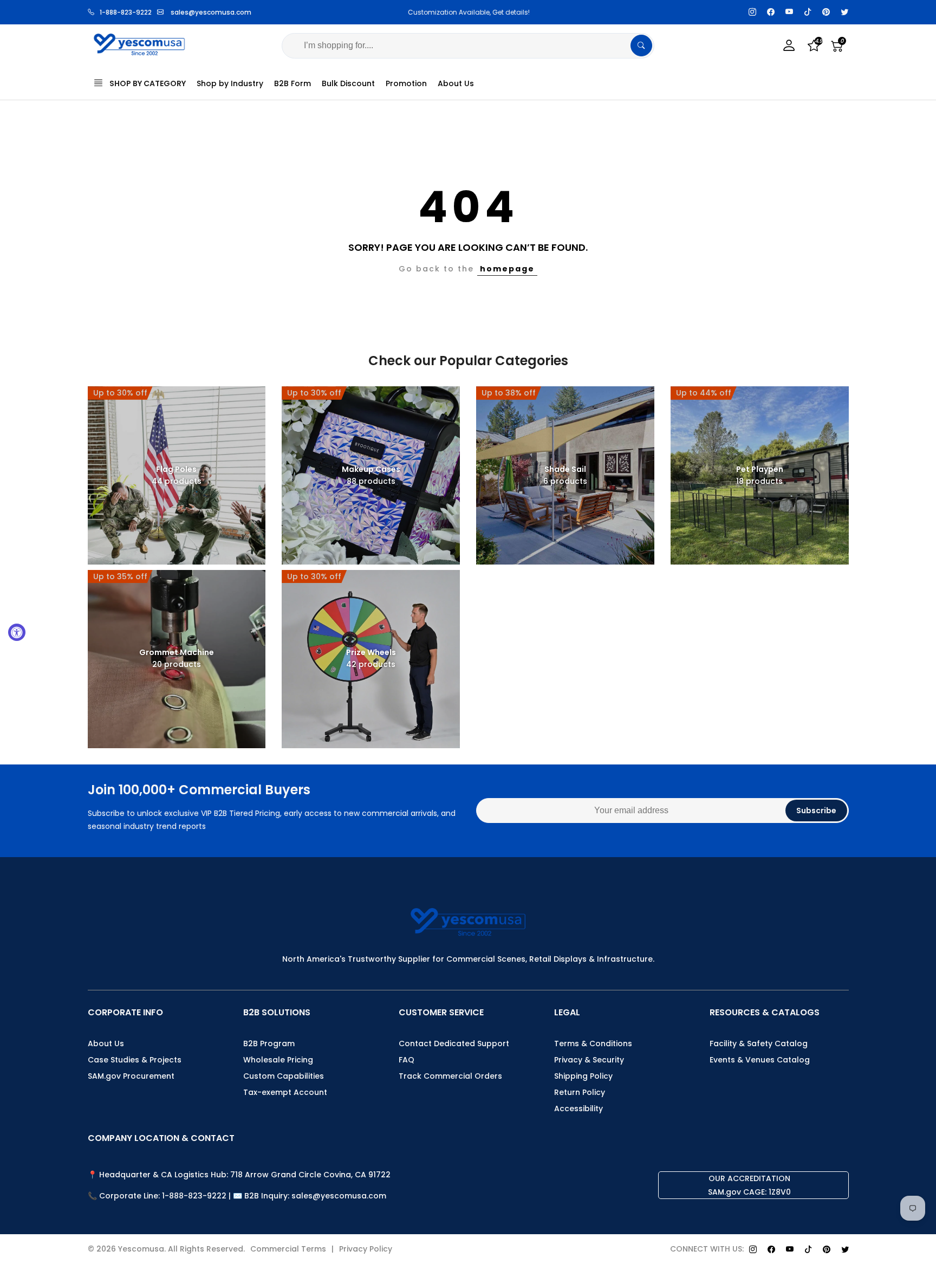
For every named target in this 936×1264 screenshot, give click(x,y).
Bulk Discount (348, 83)
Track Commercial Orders (450, 1076)
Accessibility (578, 1108)
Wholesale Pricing (278, 1059)
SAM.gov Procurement (131, 1076)
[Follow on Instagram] (752, 12)
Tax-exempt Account (285, 1092)
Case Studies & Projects (134, 1059)
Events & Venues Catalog (760, 1059)
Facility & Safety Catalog (759, 1043)
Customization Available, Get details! (468, 12)
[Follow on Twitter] (844, 12)
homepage (507, 268)
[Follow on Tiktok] (807, 12)
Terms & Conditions (593, 1043)
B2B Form (292, 83)
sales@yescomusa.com (211, 12)
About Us (456, 83)
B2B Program (269, 1043)
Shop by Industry (230, 83)
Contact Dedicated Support (454, 1043)
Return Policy (579, 1092)
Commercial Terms (288, 1248)
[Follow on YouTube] (789, 12)
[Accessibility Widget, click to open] (16, 632)
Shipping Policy (583, 1076)
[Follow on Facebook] (771, 12)
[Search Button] (641, 45)
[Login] (789, 46)
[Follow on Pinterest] (826, 12)
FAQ (406, 1059)
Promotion (406, 83)
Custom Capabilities (283, 1076)
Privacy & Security (589, 1059)
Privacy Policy (365, 1248)
